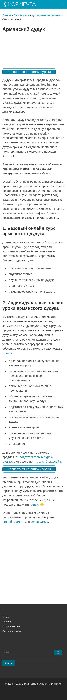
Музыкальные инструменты (46, 15)
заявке (9, 353)
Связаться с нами (11, 631)
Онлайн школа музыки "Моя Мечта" (42, 684)
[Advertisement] (33, 560)
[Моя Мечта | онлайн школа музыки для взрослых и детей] (19, 4)
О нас (5, 617)
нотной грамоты (13, 521)
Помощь (6, 621)
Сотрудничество (11, 626)
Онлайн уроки (21, 15)
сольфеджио (39, 521)
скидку (34, 504)
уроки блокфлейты (49, 461)
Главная (6, 15)
